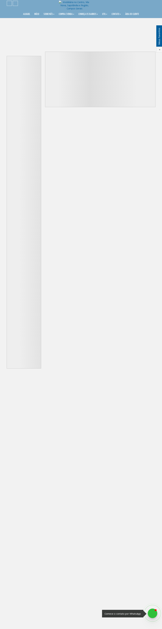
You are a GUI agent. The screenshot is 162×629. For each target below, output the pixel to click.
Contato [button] (115, 14)
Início (36, 14)
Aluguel (26, 14)
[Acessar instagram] (15, 3)
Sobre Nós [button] (48, 14)
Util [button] (104, 14)
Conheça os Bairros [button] (87, 14)
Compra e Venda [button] (66, 14)
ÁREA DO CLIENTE (132, 14)
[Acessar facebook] (9, 3)
